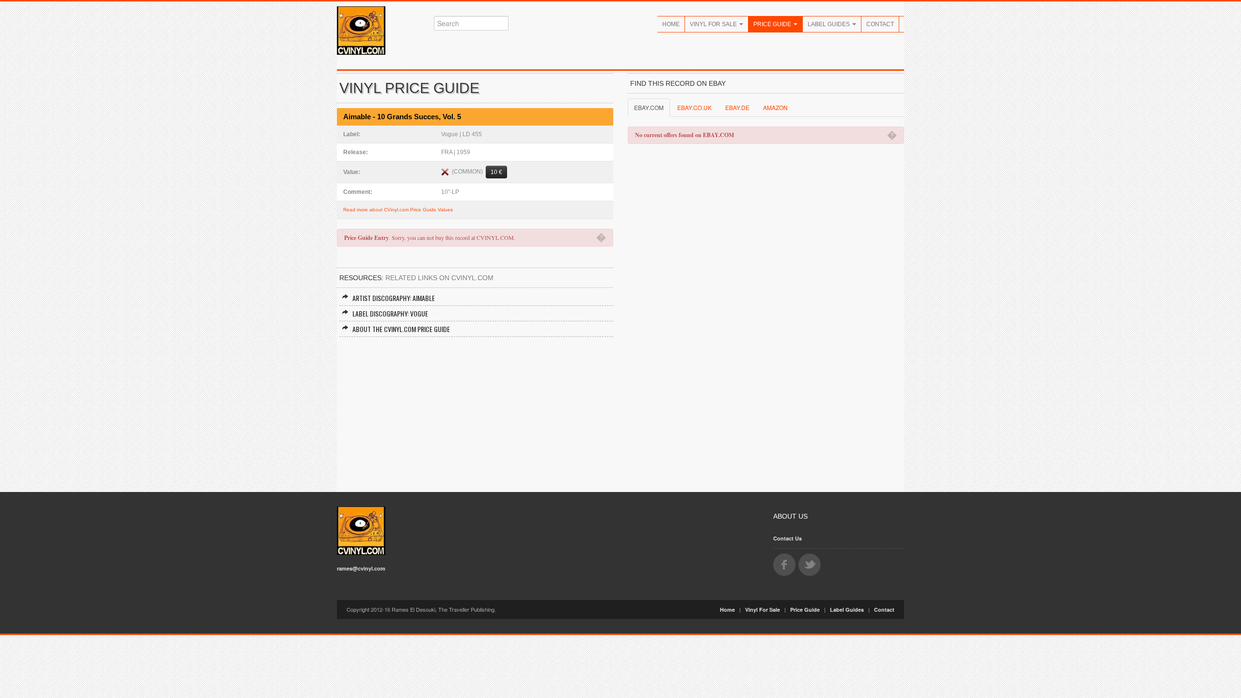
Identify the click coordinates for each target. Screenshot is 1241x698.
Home (671, 24)
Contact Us (787, 538)
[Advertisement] (475, 409)
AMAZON (775, 107)
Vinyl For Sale (714, 24)
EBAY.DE (737, 107)
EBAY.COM (649, 107)
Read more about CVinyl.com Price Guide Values (398, 209)
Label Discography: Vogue (390, 313)
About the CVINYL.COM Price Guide (401, 329)
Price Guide (773, 24)
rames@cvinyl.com (361, 568)
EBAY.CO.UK (694, 107)
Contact (880, 24)
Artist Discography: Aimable (393, 298)
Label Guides (829, 24)
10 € (496, 172)
